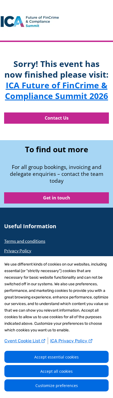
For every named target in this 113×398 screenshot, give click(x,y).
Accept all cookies (56, 371)
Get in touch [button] (56, 198)
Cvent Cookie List (22, 340)
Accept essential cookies (56, 357)
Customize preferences (56, 385)
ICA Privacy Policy (69, 340)
